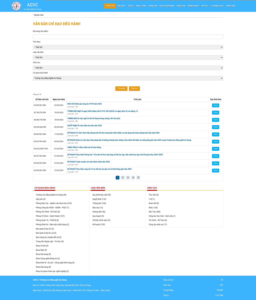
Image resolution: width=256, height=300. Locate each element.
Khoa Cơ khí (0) (42, 246)
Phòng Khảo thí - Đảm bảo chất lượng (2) (52, 224)
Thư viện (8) (154, 195)
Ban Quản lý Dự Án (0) (45, 229)
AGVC (32, 5)
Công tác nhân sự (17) (158, 224)
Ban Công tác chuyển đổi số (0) (48, 237)
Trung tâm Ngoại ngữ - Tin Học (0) (50, 241)
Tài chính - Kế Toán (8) (158, 220)
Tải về (215, 105)
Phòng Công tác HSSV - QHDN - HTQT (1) (52, 207)
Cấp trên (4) (40, 199)
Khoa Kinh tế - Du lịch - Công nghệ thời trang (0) (55, 263)
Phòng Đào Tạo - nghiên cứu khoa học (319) (54, 203)
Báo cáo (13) (97, 207)
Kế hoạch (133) (98, 224)
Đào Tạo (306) (154, 212)
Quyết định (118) (99, 199)
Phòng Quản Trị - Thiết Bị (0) (47, 220)
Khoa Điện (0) (41, 250)
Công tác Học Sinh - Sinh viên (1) (162, 216)
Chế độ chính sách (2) (101, 220)
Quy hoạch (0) (98, 216)
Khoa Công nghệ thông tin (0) (48, 258)
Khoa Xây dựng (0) (43, 254)
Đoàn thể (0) (154, 203)
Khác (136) (153, 207)
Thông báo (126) (99, 203)
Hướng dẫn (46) (98, 212)
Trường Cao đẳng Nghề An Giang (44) (51, 195)
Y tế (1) (152, 199)
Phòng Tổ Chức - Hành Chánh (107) (50, 216)
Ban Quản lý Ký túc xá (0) (46, 233)
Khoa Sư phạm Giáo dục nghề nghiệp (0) (52, 271)
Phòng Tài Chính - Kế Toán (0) (48, 212)
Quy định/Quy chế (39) (101, 195)
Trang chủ (38, 15)
